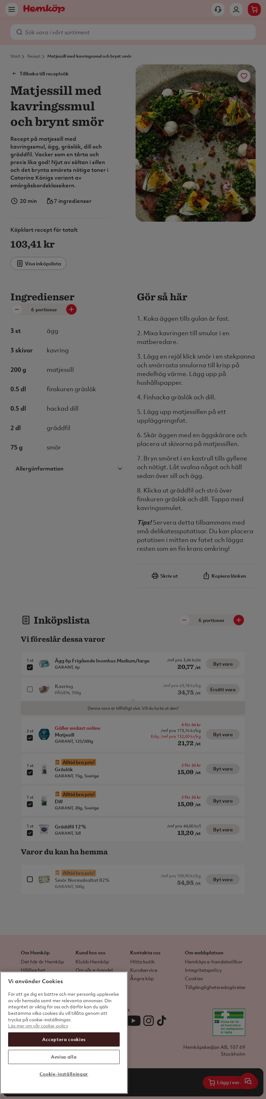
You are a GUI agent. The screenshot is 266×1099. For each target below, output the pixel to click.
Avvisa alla (64, 1057)
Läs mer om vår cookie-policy (38, 1026)
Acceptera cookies (64, 1039)
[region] (64, 1032)
